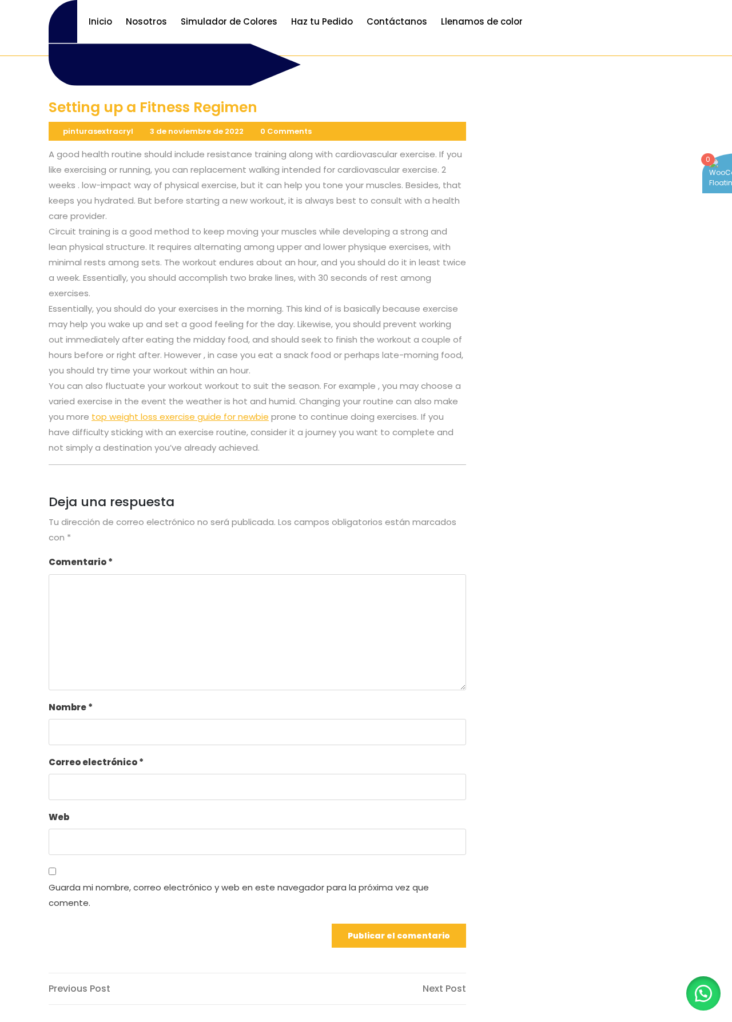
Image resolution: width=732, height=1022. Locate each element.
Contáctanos (397, 21)
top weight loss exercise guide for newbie (180, 417)
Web (59, 817)
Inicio (100, 21)
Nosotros (146, 21)
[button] (703, 993)
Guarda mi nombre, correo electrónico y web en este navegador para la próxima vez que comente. (239, 895)
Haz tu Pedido (322, 21)
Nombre (71, 707)
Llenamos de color (482, 21)
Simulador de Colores (229, 21)
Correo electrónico (96, 762)
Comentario (81, 562)
